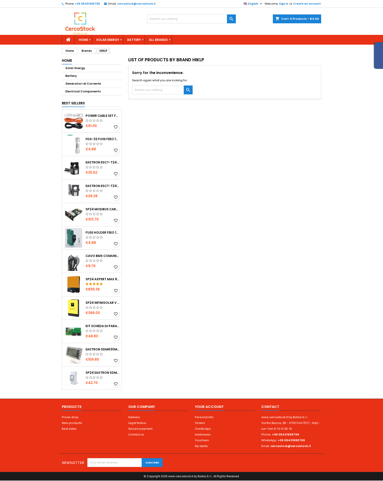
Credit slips (203, 429)
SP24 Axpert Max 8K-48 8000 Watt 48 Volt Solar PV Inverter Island (103, 279)
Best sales (69, 429)
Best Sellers (73, 103)
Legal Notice (137, 423)
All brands (158, 40)
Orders (200, 423)
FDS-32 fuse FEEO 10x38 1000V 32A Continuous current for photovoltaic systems (103, 139)
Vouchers (202, 440)
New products (72, 423)
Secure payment (140, 429)
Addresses (203, 434)
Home (83, 40)
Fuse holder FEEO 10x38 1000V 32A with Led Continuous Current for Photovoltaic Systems (103, 232)
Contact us (136, 434)
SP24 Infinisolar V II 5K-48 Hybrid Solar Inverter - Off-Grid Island (103, 302)
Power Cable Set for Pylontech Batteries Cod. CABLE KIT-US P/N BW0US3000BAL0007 (103, 115)
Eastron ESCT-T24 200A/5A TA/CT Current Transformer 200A (103, 186)
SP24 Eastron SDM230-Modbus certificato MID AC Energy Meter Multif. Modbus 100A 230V (103, 372)
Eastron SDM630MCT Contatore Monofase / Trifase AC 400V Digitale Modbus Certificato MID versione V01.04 (103, 349)
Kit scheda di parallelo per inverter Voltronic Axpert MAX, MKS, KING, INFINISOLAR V (103, 326)
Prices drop (70, 417)
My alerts (201, 446)
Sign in (283, 4)
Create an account (307, 4)
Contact (270, 406)
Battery (134, 40)
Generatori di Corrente (83, 83)
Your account (209, 406)
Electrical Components (83, 91)
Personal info (204, 417)
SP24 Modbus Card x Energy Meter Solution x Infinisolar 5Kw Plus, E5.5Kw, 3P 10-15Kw (103, 209)
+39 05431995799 (87, 4)
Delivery (134, 417)
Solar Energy (107, 40)
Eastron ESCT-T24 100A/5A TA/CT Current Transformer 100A (103, 162)
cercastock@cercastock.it (136, 4)
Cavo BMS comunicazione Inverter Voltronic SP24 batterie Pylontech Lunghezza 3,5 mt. (103, 256)
